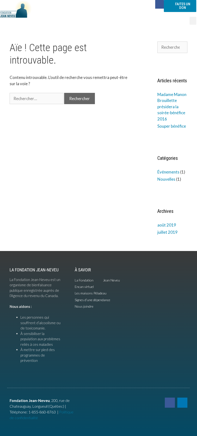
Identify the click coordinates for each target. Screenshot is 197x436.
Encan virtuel (84, 287)
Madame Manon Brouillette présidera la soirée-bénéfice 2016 (171, 106)
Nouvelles (166, 179)
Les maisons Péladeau (90, 293)
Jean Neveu (111, 280)
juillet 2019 (167, 232)
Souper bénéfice (171, 126)
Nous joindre (84, 306)
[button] (193, 21)
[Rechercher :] (37, 98)
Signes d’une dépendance (92, 300)
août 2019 (166, 224)
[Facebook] (159, 4)
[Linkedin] (182, 403)
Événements (168, 171)
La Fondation (84, 280)
